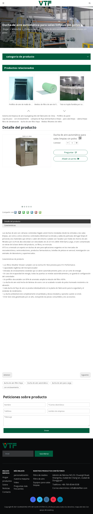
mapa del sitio (80, 507)
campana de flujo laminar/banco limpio (46, 119)
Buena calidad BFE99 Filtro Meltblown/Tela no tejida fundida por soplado (72, 104)
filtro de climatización (10, 121)
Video (16, 482)
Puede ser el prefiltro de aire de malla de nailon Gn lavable (46, 104)
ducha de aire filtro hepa (30, 121)
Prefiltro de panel (63, 116)
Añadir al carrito (69, 158)
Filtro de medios (40, 475)
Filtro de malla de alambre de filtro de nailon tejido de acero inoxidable (21, 104)
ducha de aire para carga (61, 383)
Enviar (46, 430)
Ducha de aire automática (37, 383)
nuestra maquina (21, 478)
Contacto (6, 492)
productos (7, 481)
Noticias (6, 488)
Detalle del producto (12, 221)
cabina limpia (82, 119)
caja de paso (7, 119)
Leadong (50, 510)
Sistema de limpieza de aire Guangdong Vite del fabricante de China (28, 116)
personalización (21, 475)
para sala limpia (69, 119)
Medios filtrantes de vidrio (51, 121)
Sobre (5, 484)
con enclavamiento (21, 119)
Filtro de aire (39, 478)
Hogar (5, 477)
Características (10, 225)
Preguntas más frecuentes (21, 487)
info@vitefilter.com (78, 488)
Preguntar (69, 152)
